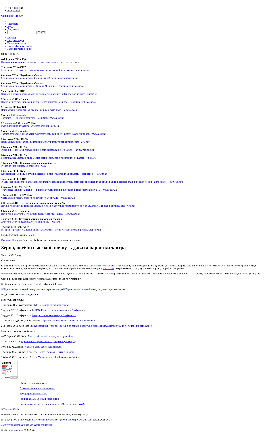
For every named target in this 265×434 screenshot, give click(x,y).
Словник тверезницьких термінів (37, 388)
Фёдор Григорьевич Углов (33, 393)
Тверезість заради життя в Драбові (56, 352)
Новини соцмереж (17, 43)
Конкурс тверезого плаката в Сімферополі (58, 310)
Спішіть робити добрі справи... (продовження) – (40, 78)
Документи (13, 29)
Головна (5, 240)
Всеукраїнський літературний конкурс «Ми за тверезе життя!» (52, 404)
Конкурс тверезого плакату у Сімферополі (54, 315)
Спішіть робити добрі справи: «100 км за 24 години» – (43, 86)
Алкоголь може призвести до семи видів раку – (30, 221)
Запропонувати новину (19, 48)
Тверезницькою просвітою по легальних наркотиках (67, 320)
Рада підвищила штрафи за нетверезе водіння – (30, 126)
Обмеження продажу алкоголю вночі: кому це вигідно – (38, 197)
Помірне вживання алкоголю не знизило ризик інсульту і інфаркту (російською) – (49, 94)
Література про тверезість (33, 383)
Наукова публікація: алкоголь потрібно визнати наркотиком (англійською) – (45, 142)
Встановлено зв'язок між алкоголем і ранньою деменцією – (39, 110)
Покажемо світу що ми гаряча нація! (42, 346)
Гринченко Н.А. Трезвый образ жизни (40, 398)
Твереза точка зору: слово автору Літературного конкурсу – (53, 134)
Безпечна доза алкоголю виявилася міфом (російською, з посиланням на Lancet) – (48, 157)
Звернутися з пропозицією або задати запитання (26, 425)
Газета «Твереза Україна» (20, 46)
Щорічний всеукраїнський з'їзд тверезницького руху (48, 341)
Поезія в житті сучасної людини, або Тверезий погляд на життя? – (49, 102)
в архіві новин (27, 235)
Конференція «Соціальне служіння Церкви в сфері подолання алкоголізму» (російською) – (54, 173)
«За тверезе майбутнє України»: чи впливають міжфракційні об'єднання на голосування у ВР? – (59, 189)
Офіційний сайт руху (12, 15)
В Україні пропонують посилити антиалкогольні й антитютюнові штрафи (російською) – (51, 229)
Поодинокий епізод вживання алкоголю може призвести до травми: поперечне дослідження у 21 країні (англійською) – (67, 205)
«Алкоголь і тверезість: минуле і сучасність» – (40, 62)
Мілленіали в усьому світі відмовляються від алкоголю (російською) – (45, 70)
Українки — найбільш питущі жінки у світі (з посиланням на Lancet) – (47, 150)
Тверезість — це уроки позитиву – (32, 118)
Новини (11, 37)
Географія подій (15, 40)
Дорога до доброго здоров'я (52, 305)
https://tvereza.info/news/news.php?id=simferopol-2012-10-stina (61, 419)
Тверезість (12, 23)
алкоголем (108, 268)
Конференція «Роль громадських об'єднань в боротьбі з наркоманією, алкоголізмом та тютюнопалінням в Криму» (94, 326)
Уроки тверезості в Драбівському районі (59, 357)
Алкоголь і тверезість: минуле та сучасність (50, 336)
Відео (10, 26)
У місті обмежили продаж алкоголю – (23, 165)
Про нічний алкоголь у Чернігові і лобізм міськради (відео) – (40, 213)
